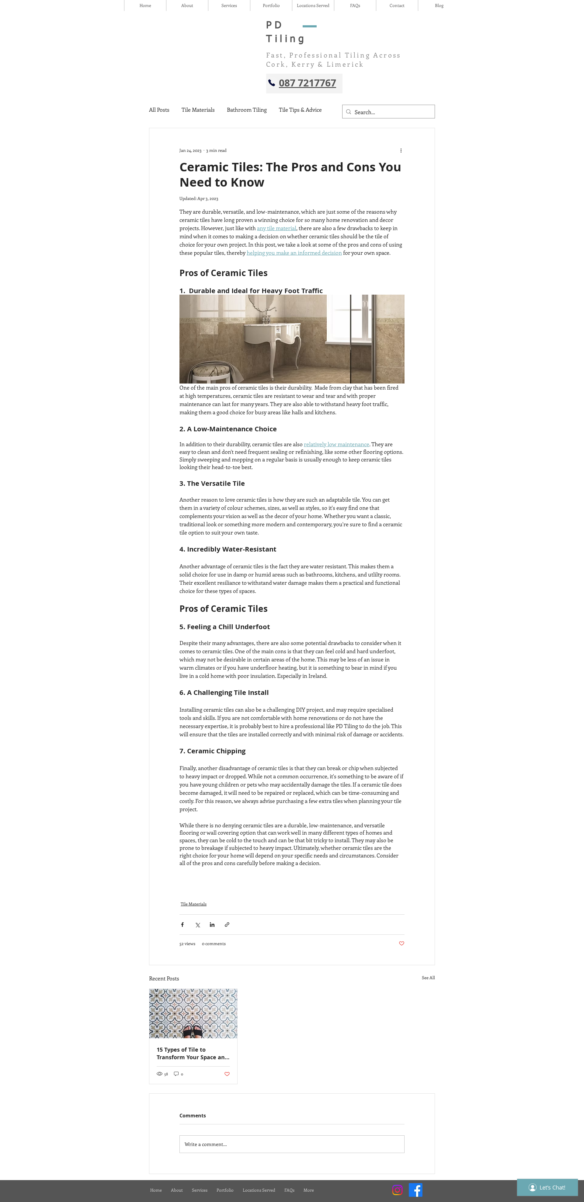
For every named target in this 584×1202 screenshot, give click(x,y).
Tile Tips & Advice (300, 109)
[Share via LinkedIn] (212, 924)
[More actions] (401, 150)
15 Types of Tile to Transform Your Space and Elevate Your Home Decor (192, 1053)
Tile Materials (198, 109)
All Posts (159, 109)
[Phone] (271, 82)
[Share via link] (227, 924)
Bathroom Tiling (247, 109)
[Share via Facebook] (182, 924)
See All (428, 977)
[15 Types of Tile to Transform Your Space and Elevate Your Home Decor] (193, 1013)
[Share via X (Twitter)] (197, 924)
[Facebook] (415, 1190)
